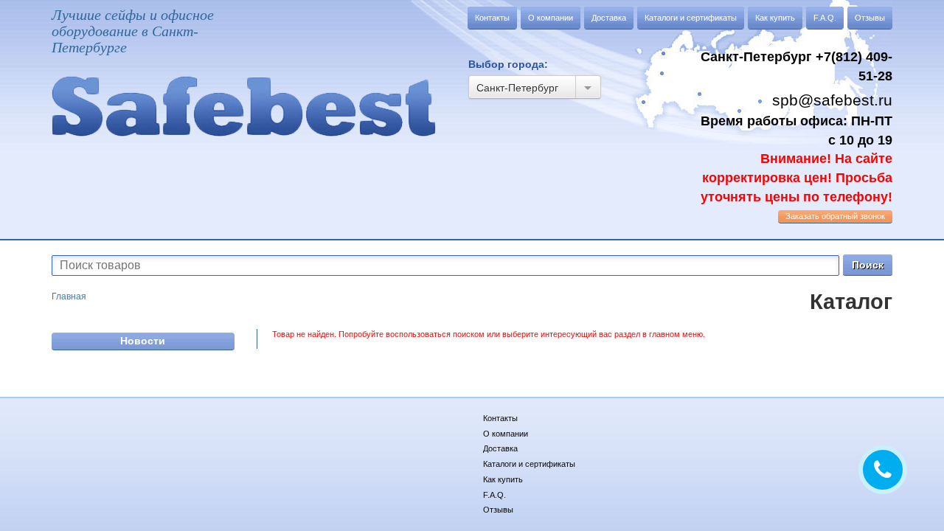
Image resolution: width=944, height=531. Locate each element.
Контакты (492, 17)
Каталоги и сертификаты (691, 17)
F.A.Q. (824, 17)
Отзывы (870, 17)
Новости (142, 341)
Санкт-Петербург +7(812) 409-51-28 (796, 66)
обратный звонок (835, 216)
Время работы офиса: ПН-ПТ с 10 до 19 (796, 159)
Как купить (775, 17)
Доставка (608, 17)
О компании (550, 17)
